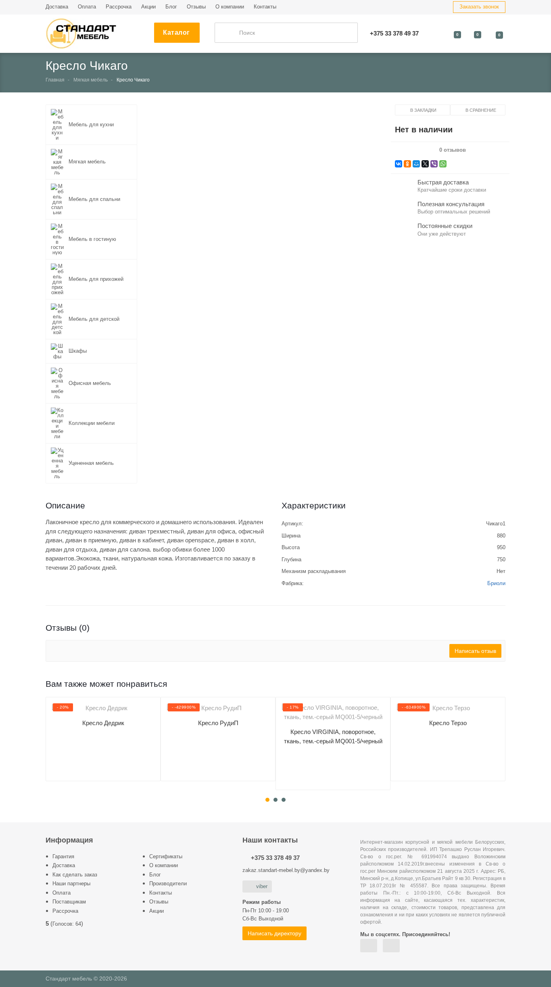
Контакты (265, 6)
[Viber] (434, 163)
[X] (425, 163)
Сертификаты (165, 856)
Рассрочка (118, 6)
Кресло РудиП (218, 722)
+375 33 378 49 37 (275, 857)
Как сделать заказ (74, 875)
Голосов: (66, 924)
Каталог (176, 32)
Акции (148, 6)
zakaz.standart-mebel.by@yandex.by (286, 870)
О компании (229, 6)
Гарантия (63, 856)
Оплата (87, 6)
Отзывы (196, 6)
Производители (168, 883)
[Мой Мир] (416, 163)
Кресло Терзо (448, 722)
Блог (171, 6)
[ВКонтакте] (398, 163)
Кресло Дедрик (103, 722)
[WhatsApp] (443, 163)
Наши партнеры (71, 883)
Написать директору (274, 933)
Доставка (57, 6)
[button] (266, 200)
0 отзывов (452, 150)
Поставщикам (69, 902)
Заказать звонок (479, 7)
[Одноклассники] (407, 163)
